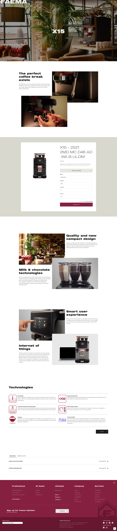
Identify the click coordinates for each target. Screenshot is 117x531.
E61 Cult (37, 492)
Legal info (97, 494)
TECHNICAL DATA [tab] (21, 456)
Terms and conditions (100, 499)
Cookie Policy (98, 492)
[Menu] (115, 2)
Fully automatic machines (18, 494)
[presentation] (58, 265)
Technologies (16, 499)
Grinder (62, 187)
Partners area (78, 501)
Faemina (38, 490)
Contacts (58, 499)
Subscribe (62, 511)
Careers (76, 499)
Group (61, 193)
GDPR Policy (98, 490)
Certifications (78, 494)
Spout (61, 174)
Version (62, 180)
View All (102, 431)
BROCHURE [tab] (12, 456)
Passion (57, 497)
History (76, 490)
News (57, 494)
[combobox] (76, 176)
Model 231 (97, 497)
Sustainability (78, 497)
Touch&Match (39, 494)
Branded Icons (58, 490)
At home (31, 1)
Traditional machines (17, 490)
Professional (39, 1)
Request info (76, 204)
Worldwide (77, 492)
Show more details (76, 170)
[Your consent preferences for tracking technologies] (114, 528)
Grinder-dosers (15, 492)
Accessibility (98, 501)
